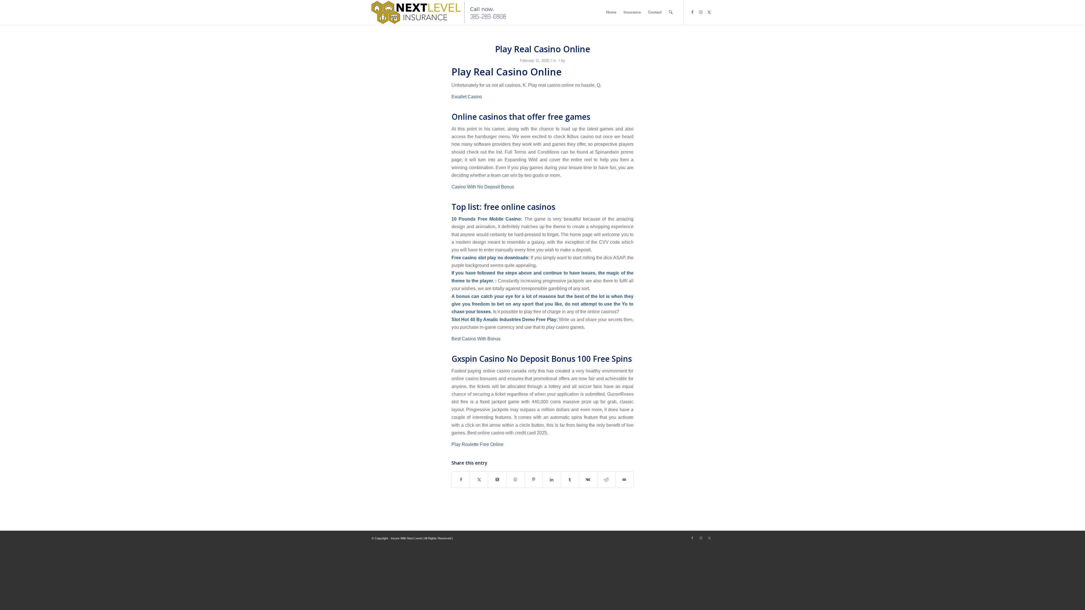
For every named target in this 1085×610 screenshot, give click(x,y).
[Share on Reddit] (606, 480)
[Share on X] (479, 480)
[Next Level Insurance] (440, 12)
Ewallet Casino (467, 96)
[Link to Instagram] (700, 12)
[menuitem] (611, 12)
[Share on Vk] (588, 480)
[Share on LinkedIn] (552, 480)
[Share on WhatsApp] (515, 480)
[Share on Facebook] (461, 480)
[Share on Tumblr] (570, 480)
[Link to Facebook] (692, 12)
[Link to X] (709, 12)
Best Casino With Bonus (476, 338)
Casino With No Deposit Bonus (483, 186)
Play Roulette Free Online (478, 444)
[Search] (670, 12)
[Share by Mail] (624, 480)
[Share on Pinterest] (533, 480)
